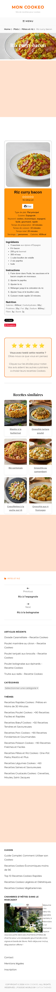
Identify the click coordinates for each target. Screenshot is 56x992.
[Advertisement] (28, 88)
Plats (16, 29)
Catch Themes (43, 987)
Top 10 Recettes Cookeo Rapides (23, 876)
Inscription (10, 969)
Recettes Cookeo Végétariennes (22, 888)
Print (29, 206)
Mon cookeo (28, 7)
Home (7, 29)
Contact (8, 957)
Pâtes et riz (27, 29)
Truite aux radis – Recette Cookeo (23, 674)
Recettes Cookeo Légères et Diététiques (27, 882)
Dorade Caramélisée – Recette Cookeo (26, 637)
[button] (23, 197)
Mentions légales (14, 963)
